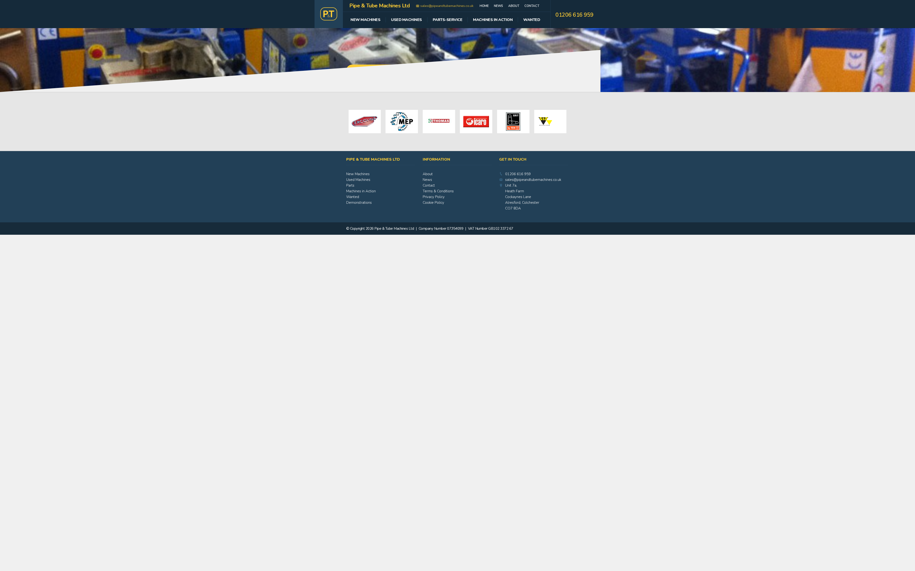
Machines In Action (493, 20)
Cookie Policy (433, 202)
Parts (350, 185)
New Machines (365, 20)
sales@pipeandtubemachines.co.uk (446, 6)
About (513, 6)
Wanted (531, 20)
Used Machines (406, 20)
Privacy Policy (434, 196)
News (498, 6)
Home (484, 6)
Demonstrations (359, 202)
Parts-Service (448, 20)
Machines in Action (361, 191)
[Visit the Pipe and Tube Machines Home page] (329, 14)
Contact (531, 6)
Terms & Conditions (438, 191)
